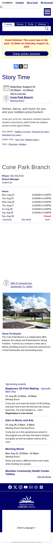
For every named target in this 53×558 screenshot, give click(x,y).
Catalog (8, 24)
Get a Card (32, 3)
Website (42, 24)
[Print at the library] (36, 487)
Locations (7, 3)
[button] (47, 12)
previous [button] (7, 219)
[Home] (26, 501)
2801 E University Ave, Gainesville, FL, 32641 (21, 285)
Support (26, 518)
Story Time (19, 140)
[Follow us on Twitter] (16, 487)
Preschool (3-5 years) (40, 132)
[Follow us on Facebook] (10, 487)
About (26, 513)
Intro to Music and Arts (19, 420)
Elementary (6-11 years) (11, 135)
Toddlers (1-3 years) (22, 132)
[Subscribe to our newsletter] (31, 487)
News (26, 524)
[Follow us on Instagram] (21, 487)
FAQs (30, 24)
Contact (20, 3)
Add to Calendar (18, 94)
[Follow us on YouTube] (26, 487)
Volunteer (27, 534)
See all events (44, 477)
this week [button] (26, 219)
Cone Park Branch (21, 97)
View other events (26, 53)
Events (20, 24)
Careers (26, 540)
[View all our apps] (42, 487)
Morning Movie (14, 448)
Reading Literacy (32, 140)
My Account (47, 3)
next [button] (47, 219)
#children (22, 144)
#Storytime (13, 144)
